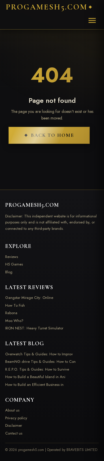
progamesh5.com (47, 7)
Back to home (52, 135)
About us (12, 410)
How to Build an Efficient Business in (34, 384)
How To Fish (15, 305)
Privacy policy (16, 418)
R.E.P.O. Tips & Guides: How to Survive (37, 369)
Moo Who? (14, 320)
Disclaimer (13, 425)
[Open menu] (92, 20)
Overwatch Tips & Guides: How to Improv (39, 354)
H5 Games (14, 264)
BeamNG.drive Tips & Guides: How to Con (40, 361)
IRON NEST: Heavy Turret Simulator (34, 328)
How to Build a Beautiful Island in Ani (35, 377)
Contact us (13, 433)
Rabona (11, 313)
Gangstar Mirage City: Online (29, 297)
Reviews (11, 256)
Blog (8, 272)
